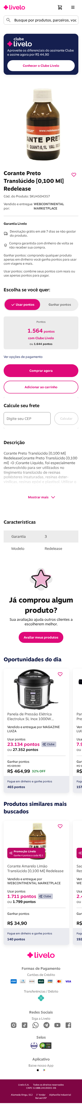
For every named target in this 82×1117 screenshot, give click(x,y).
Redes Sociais (41, 1012)
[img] (45, 1045)
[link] (14, 7)
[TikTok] (24, 1025)
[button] (60, 7)
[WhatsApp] (35, 1025)
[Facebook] (68, 1025)
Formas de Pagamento (41, 968)
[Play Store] (44, 1070)
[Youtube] (57, 1025)
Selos (41, 1037)
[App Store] (37, 1070)
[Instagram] (13, 1025)
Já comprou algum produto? (42, 605)
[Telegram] (46, 1025)
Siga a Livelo (41, 1018)
